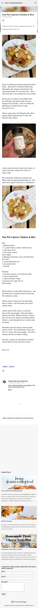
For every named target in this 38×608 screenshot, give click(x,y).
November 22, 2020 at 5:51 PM (16, 382)
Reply (10, 390)
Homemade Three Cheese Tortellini (11, 549)
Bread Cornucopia (6, 521)
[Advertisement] (19, 446)
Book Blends (29, 26)
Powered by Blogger (20, 602)
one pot (11, 366)
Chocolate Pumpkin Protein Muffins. (17, 102)
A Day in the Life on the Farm (18, 381)
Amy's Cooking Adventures (14, 3)
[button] (3, 20)
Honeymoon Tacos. (8, 108)
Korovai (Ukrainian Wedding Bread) (11, 491)
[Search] (35, 3)
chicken (5, 366)
